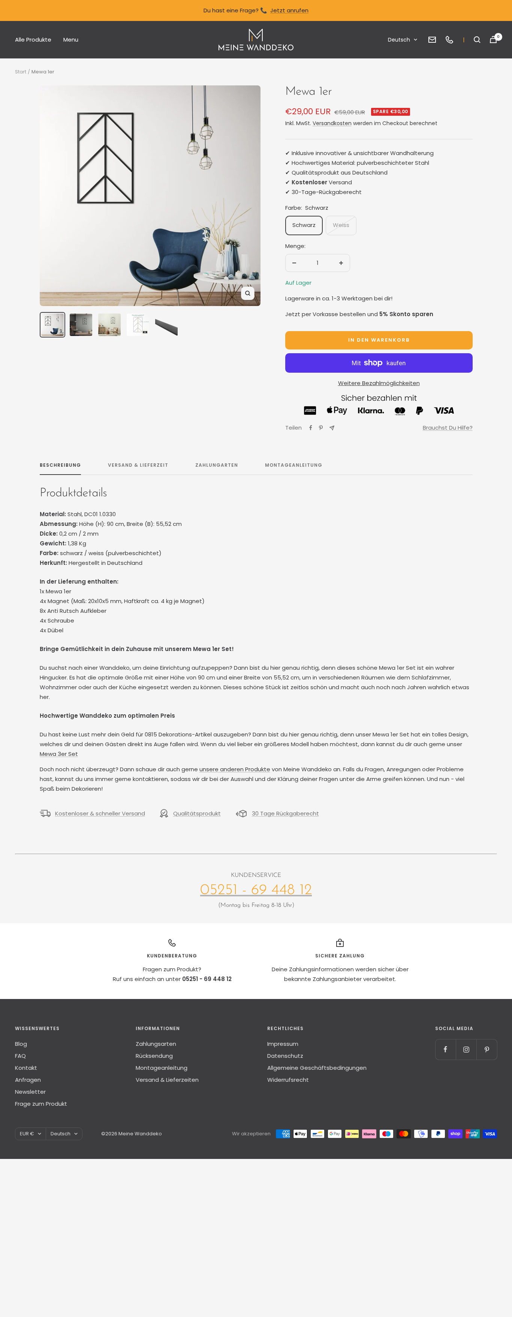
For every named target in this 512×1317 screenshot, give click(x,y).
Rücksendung (154, 1056)
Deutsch (399, 39)
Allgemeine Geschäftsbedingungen (317, 1068)
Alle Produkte (33, 39)
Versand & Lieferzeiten (167, 1080)
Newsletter (30, 1092)
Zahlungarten (216, 465)
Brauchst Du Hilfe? (448, 428)
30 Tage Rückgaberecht (285, 813)
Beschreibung (60, 465)
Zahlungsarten (156, 1044)
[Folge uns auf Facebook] (445, 1049)
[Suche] (477, 39)
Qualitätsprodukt (197, 813)
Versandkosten (332, 123)
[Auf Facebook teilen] (310, 427)
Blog (21, 1044)
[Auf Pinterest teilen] (321, 427)
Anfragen (28, 1080)
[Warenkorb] (493, 39)
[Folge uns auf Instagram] (466, 1049)
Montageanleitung (293, 465)
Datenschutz (285, 1056)
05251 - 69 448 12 (256, 890)
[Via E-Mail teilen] (331, 428)
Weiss (341, 225)
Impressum (282, 1044)
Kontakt (26, 1068)
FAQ (20, 1056)
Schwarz (304, 225)
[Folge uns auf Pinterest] (486, 1049)
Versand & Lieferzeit (138, 465)
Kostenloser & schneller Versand (100, 813)
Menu (70, 39)
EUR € (27, 1133)
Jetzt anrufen (289, 10)
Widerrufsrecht (288, 1080)
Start (20, 71)
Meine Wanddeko (140, 1133)
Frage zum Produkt (41, 1104)
